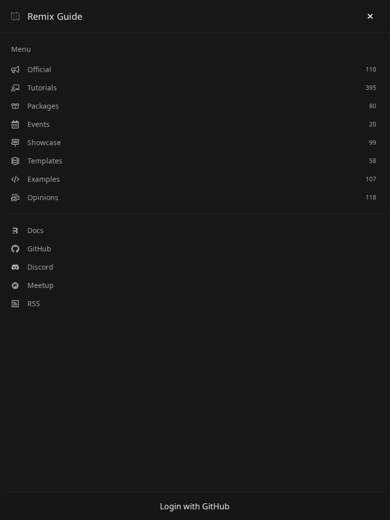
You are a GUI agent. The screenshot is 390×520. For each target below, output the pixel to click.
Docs (35, 230)
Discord (40, 267)
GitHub (39, 248)
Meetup (40, 285)
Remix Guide (54, 16)
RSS (33, 303)
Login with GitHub (195, 506)
